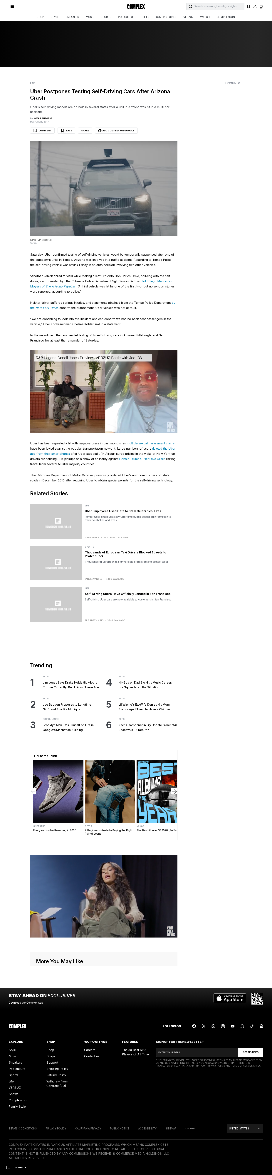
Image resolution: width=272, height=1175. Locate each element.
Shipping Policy (57, 1069)
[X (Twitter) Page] (204, 1026)
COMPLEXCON (226, 17)
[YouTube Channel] (232, 1026)
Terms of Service (242, 1065)
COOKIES (190, 1128)
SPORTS (106, 17)
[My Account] (255, 6)
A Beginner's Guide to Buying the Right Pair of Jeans (108, 832)
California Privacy (88, 1128)
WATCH (205, 17)
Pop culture (17, 1069)
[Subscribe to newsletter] (250, 1052)
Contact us (91, 1056)
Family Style (17, 1106)
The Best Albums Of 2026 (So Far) (158, 830)
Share (85, 130)
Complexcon (17, 1100)
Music (46, 676)
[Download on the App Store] (230, 998)
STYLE (55, 17)
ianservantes (93, 579)
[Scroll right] (174, 791)
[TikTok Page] (252, 1026)
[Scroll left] (33, 791)
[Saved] (248, 6)
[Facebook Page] (194, 1026)
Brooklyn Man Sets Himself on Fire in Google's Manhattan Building (68, 727)
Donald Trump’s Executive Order (142, 459)
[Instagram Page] (223, 1026)
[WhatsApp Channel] (213, 1026)
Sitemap (171, 1128)
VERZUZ (188, 17)
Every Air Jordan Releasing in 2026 (54, 830)
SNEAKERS (72, 17)
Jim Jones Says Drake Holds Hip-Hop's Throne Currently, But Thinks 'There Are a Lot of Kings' (72, 685)
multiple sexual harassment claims (151, 443)
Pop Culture (51, 719)
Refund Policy (56, 1075)
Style (88, 826)
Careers (89, 1050)
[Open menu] (12, 6)
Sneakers (39, 826)
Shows (13, 1094)
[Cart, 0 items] (261, 6)
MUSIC (90, 17)
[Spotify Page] (261, 1026)
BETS (145, 17)
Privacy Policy (216, 1065)
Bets (122, 719)
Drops (50, 1056)
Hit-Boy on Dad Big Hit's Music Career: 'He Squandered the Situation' (145, 685)
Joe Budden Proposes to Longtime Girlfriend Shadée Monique (67, 707)
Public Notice (119, 1128)
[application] (103, 391)
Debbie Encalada (95, 537)
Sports (89, 547)
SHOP (40, 17)
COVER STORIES (166, 17)
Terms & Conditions (23, 1128)
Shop (50, 1050)
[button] (245, 1128)
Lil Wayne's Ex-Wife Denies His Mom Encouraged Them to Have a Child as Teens (144, 707)
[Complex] (136, 6)
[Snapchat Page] (242, 1026)
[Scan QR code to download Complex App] (257, 999)
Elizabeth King (94, 620)
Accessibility (147, 1128)
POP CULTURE (127, 17)
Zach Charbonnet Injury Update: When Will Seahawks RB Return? (148, 727)
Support (52, 1062)
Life (32, 83)
